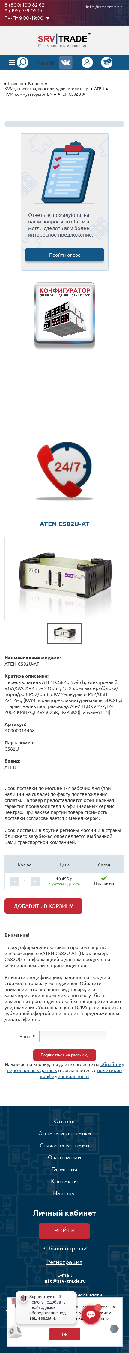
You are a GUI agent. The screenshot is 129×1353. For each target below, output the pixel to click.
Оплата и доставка (64, 1133)
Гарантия (64, 1169)
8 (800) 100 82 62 (24, 5)
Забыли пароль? (64, 1249)
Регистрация (64, 1262)
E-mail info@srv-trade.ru (65, 1278)
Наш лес (64, 1193)
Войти (64, 1231)
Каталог (36, 83)
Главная (15, 83)
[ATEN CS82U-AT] (65, 578)
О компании (64, 1157)
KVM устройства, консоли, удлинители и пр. (46, 88)
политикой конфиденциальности (81, 1073)
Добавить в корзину (43, 906)
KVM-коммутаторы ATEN (28, 94)
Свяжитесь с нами (64, 1145)
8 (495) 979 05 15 (23, 11)
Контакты (64, 1181)
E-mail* (27, 1036)
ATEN (99, 88)
